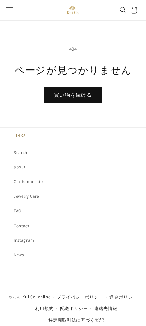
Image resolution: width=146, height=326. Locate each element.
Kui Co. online (36, 297)
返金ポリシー (123, 297)
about (19, 167)
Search (21, 152)
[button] (9, 10)
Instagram (24, 240)
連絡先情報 (105, 308)
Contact (22, 226)
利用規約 (44, 308)
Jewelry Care (26, 196)
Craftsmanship (28, 181)
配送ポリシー (74, 308)
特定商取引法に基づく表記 (76, 320)
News (19, 255)
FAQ (18, 211)
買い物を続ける (73, 95)
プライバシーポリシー (80, 297)
